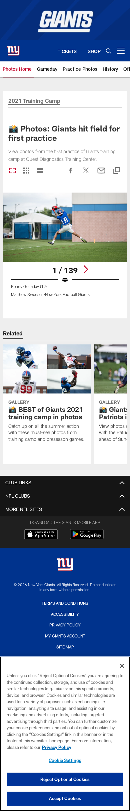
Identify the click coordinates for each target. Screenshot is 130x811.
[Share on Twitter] (86, 174)
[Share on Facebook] (71, 174)
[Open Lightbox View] (65, 249)
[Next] (86, 269)
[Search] (108, 50)
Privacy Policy (65, 624)
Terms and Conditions (65, 603)
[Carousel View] (12, 171)
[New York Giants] (65, 565)
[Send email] (101, 174)
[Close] (122, 665)
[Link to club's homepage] (13, 48)
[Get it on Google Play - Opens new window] (87, 537)
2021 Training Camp (34, 101)
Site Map (65, 646)
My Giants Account (65, 635)
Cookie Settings (65, 760)
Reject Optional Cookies (65, 779)
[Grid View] (26, 171)
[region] (65, 733)
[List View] (40, 171)
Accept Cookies (65, 798)
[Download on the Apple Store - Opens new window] (41, 535)
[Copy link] (117, 171)
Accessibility (65, 614)
